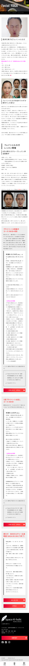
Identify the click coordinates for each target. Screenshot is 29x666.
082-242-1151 (14, 600)
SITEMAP (3, 658)
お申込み (14, 606)
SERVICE (14, 12)
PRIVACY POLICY (11, 658)
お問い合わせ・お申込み (14, 390)
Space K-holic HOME (5, 12)
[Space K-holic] (11, 622)
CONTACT (14, 638)
